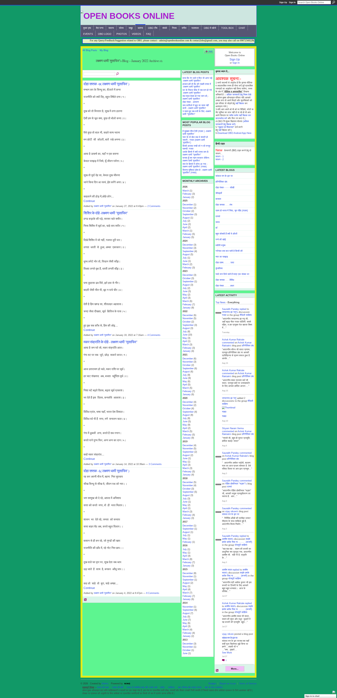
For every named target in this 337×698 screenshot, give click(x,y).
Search (333, 2)
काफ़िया (171, 687)
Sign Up (283, 2)
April (185, 227)
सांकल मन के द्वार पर (224, 176)
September (188, 214)
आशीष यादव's (227, 539)
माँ (216, 228)
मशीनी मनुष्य (220, 245)
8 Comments (152, 593)
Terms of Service (247, 683)
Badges (212, 683)
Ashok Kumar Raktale (233, 339)
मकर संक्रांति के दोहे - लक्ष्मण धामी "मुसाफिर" (110, 341)
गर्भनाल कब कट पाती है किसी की (229, 251)
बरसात (218, 199)
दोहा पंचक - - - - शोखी (225, 187)
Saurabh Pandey (230, 309)
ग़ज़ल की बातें (117, 687)
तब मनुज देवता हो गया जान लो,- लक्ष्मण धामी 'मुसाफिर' (196, 97)
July (185, 221)
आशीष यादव (227, 569)
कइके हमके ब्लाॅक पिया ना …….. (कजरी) (237, 540)
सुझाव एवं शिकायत (225, 127)
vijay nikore (228, 634)
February (187, 194)
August (186, 217)
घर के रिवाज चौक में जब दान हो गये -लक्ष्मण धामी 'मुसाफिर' (197, 91)
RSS (85, 599)
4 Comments (153, 335)
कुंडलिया (219, 268)
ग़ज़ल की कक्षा (103, 687)
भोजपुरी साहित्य (241, 545)
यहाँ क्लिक (240, 103)
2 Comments (153, 206)
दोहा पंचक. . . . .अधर (225, 285)
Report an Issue (228, 683)
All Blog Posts (89, 50)
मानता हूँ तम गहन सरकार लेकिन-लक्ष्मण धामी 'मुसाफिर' (196, 159)
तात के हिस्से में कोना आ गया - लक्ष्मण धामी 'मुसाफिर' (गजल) (195, 165)
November (188, 208)
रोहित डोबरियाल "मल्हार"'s (236, 483)
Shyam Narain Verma (233, 428)
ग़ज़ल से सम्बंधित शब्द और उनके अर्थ (142, 687)
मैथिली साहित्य (246, 315)
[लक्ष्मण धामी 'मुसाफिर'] (88, 68)
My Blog (104, 50)
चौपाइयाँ (219, 193)
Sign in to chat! (312, 696)
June (185, 224)
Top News (221, 302)
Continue (89, 201)
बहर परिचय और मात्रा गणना (189, 687)
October (187, 211)
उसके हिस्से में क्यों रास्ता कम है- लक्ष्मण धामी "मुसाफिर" (196, 153)
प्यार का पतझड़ (222, 256)
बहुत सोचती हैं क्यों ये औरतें (226, 233)
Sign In (292, 2)
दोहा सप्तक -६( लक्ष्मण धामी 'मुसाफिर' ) (106, 470)
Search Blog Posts (117, 74)
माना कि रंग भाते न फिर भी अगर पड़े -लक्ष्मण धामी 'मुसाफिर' (197, 79)
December (188, 204)
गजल (224, 315)
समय (218, 222)
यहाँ (220, 130)
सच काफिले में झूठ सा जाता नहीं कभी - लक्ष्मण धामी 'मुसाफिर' (196, 106)
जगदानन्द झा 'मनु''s (230, 312)
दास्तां (218, 216)
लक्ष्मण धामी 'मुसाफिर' (102, 206)
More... (235, 668)
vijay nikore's (231, 511)
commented (228, 342)
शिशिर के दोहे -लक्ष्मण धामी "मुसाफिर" (106, 212)
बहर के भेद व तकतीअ (214, 687)
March (186, 190)
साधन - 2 (220, 159)
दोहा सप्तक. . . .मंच (224, 204)
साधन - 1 (220, 156)
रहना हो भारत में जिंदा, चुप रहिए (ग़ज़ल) (232, 210)
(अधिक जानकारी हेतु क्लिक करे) (232, 123)
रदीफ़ (162, 687)
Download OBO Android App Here (234, 133)
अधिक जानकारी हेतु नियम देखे (238, 94)
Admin (105, 683)
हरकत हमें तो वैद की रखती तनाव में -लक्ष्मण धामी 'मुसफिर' (197, 85)
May (185, 294)
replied (243, 309)
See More (227, 652)
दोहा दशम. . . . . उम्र (225, 262)
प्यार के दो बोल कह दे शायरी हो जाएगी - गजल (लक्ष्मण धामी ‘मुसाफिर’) (195, 140)
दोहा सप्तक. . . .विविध (225, 280)
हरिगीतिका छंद (221, 181)
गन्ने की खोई (221, 239)
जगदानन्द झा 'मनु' (229, 398)
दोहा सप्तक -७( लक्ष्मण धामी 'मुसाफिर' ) (106, 83)
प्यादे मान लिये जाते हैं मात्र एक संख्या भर (232, 274)
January (187, 197)
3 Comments (155, 464)
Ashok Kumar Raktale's (237, 456)
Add (210, 51)
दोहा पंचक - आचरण (191, 102)
